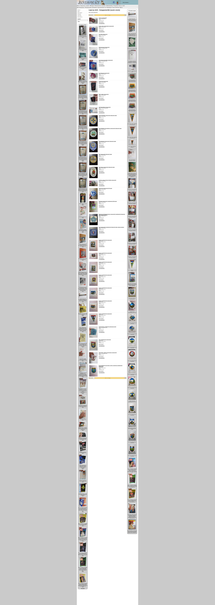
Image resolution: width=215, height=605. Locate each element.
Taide (113, 7)
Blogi (79, 11)
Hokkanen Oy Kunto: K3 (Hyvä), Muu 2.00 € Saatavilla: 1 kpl (105, 255)
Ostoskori (79, 14)
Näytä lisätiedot (101, 21)
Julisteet (104, 5)
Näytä (83, 37)
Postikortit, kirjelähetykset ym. (99, 7)
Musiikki (92, 5)
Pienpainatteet (98, 5)
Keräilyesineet (109, 5)
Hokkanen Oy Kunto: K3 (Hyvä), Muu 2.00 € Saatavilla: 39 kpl (105, 242)
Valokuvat (116, 5)
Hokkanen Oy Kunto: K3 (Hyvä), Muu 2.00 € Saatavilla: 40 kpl (105, 264)
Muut (121, 7)
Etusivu (79, 9)
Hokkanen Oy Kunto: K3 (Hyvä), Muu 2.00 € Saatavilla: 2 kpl (105, 341)
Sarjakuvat (83, 5)
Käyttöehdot (80, 12)
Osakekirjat (109, 7)
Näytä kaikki (83, 588)
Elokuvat (117, 7)
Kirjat (78, 5)
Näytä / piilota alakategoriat (93, 12)
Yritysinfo (79, 15)
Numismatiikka (88, 7)
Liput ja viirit (122, 5)
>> (109, 15)
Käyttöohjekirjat (80, 7)
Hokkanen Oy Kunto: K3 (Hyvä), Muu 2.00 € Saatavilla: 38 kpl (105, 277)
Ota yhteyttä (80, 16)
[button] (102, 23)
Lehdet (87, 5)
